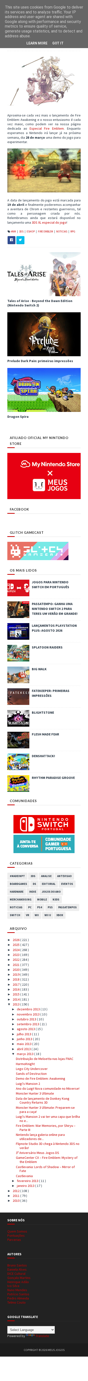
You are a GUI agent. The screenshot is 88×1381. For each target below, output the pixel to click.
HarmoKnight (25, 1064)
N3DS (56, 899)
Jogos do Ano (51, 891)
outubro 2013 (27, 1019)
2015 (16, 994)
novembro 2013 (28, 1014)
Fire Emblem (46, 231)
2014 (16, 999)
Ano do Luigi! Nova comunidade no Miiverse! (47, 1088)
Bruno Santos (17, 1265)
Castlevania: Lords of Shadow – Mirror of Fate (45, 1169)
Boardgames (18, 884)
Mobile (42, 899)
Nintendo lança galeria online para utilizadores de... (40, 1136)
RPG (72, 231)
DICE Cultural (16, 1273)
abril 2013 (24, 1049)
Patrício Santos (18, 1294)
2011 (16, 1195)
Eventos (67, 884)
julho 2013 (24, 1034)
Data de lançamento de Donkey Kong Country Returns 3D (42, 1100)
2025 (16, 944)
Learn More (36, 43)
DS (34, 884)
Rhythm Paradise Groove (53, 777)
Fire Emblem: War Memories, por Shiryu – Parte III (46, 1127)
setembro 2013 (28, 1024)
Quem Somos (17, 1231)
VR (27, 915)
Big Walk (39, 669)
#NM (13, 231)
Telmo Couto (16, 1302)
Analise (46, 876)
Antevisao (64, 876)
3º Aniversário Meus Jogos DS (37, 1153)
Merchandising (21, 899)
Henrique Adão (18, 1282)
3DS (21, 231)
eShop (31, 231)
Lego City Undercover (32, 1069)
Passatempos (67, 907)
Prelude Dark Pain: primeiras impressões (40, 361)
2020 (16, 969)
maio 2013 (24, 1044)
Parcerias (14, 1239)
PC (30, 907)
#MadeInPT (17, 876)
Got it (58, 43)
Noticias (62, 231)
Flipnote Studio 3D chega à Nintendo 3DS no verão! (47, 1145)
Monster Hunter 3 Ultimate (35, 1093)
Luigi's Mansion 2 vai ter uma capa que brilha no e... (48, 1118)
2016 (16, 989)
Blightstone (43, 712)
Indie (32, 891)
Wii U (47, 915)
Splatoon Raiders (47, 647)
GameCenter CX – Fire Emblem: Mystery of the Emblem (46, 1159)
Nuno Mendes (17, 1290)
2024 (16, 950)
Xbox (59, 915)
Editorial (48, 884)
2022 (16, 959)
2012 (16, 1191)
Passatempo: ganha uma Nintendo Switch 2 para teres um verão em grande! (54, 609)
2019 (16, 974)
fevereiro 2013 (28, 1181)
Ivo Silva (13, 1286)
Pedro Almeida (18, 1298)
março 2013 (25, 1054)
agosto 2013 (26, 1029)
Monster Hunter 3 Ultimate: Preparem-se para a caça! (45, 1109)
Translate (42, 1336)
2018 (16, 979)
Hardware (16, 891)
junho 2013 (25, 1039)
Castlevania (24, 1176)
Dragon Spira (18, 416)
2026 (16, 940)
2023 (16, 954)
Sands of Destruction (31, 1073)
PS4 (39, 907)
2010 (16, 1200)
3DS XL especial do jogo (49, 222)
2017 (16, 984)
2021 (16, 965)
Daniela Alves (17, 1269)
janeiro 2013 (26, 1185)
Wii (37, 915)
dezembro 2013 (29, 1009)
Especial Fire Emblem (47, 128)
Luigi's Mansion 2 (28, 1083)
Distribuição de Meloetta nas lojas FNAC (44, 1059)
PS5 (50, 907)
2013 (16, 1004)
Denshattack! (43, 756)
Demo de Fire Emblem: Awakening (40, 1078)
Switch (15, 915)
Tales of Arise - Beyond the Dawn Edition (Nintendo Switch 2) (39, 303)
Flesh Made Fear (45, 734)
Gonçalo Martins (19, 1278)
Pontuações (16, 1235)
